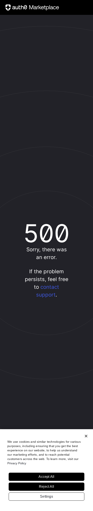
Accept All (46, 476)
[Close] (86, 436)
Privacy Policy (16, 463)
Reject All (46, 486)
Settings (46, 496)
